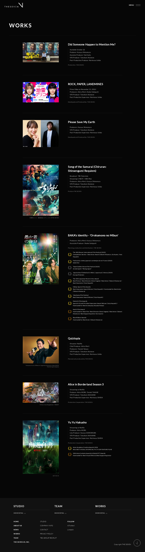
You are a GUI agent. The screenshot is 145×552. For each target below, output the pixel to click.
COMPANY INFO (46, 526)
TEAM (16, 538)
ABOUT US (18, 526)
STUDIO (43, 521)
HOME (16, 521)
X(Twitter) (71, 526)
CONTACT (44, 530)
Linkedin (70, 530)
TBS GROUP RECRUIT (48, 538)
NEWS (16, 530)
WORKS (17, 534)
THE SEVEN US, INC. (22, 542)
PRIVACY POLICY (46, 534)
